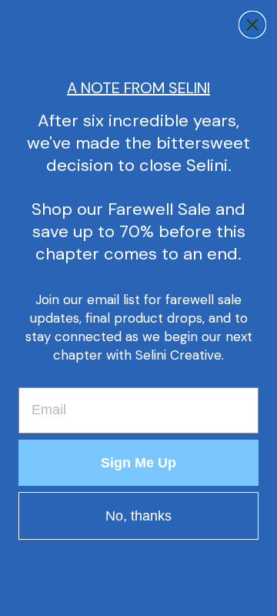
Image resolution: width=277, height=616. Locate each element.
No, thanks (138, 516)
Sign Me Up (138, 462)
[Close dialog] (252, 24)
